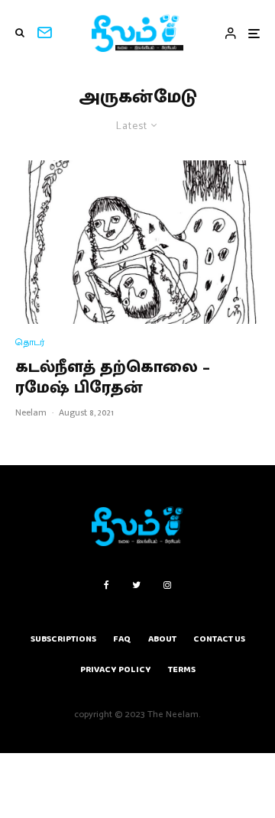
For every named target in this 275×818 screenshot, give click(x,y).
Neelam (31, 412)
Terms (182, 669)
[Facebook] (106, 585)
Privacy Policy (115, 669)
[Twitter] (136, 585)
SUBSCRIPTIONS (63, 639)
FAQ (122, 639)
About (162, 639)
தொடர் (29, 342)
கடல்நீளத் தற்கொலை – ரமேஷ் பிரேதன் (112, 377)
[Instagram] (167, 585)
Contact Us (219, 639)
